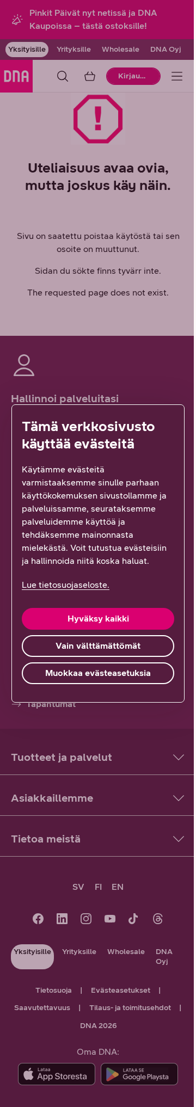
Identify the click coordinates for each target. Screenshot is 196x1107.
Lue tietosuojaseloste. (65, 585)
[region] (98, 553)
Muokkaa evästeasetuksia (98, 673)
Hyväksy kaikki (98, 618)
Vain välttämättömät (98, 646)
